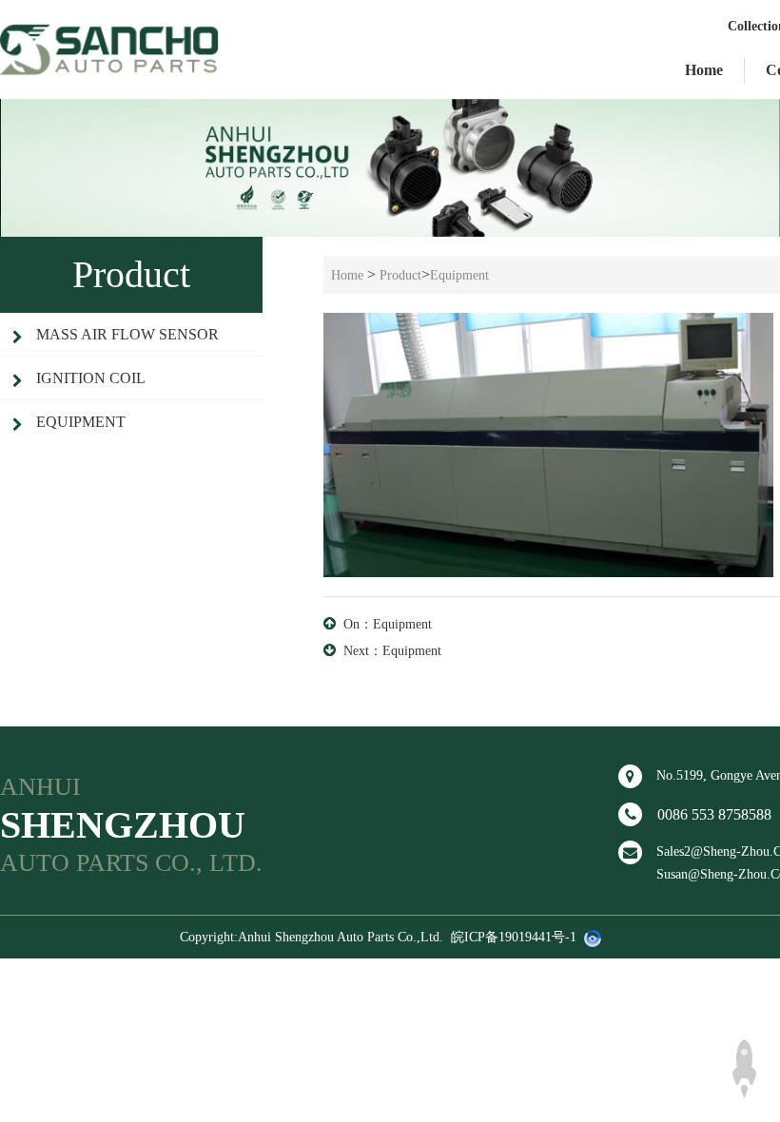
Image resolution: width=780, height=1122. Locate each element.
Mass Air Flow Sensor (127, 334)
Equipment (81, 422)
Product (400, 275)
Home (704, 70)
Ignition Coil (91, 378)
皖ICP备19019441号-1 (513, 937)
